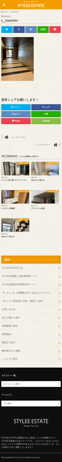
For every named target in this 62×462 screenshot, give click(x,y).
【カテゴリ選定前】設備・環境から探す (22, 300)
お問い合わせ (9, 309)
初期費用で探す (10, 325)
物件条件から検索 (11, 350)
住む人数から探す (11, 317)
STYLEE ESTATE (31, 5)
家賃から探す (9, 342)
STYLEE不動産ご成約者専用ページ (19, 276)
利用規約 (6, 334)
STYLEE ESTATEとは (12, 267)
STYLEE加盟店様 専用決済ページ (19, 284)
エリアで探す (11, 358)
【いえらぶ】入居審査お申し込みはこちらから (26, 292)
